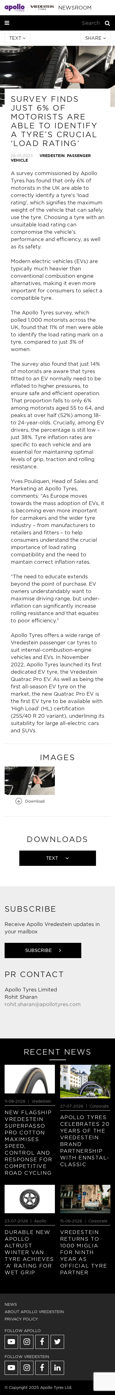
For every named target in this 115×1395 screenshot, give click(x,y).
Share (94, 38)
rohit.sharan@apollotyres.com (43, 1004)
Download (34, 801)
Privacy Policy (21, 1319)
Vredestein (52, 155)
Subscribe (39, 950)
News (11, 1304)
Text (16, 38)
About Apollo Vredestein (34, 1311)
